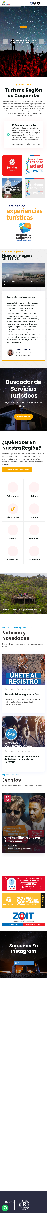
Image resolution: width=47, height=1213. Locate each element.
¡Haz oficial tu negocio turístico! (23, 694)
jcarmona (11, 689)
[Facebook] (31, 3)
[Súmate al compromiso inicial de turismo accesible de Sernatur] (23, 731)
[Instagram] (34, 3)
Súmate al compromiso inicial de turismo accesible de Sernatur (22, 759)
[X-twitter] (38, 3)
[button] (5, 1208)
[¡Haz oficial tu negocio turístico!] (23, 669)
